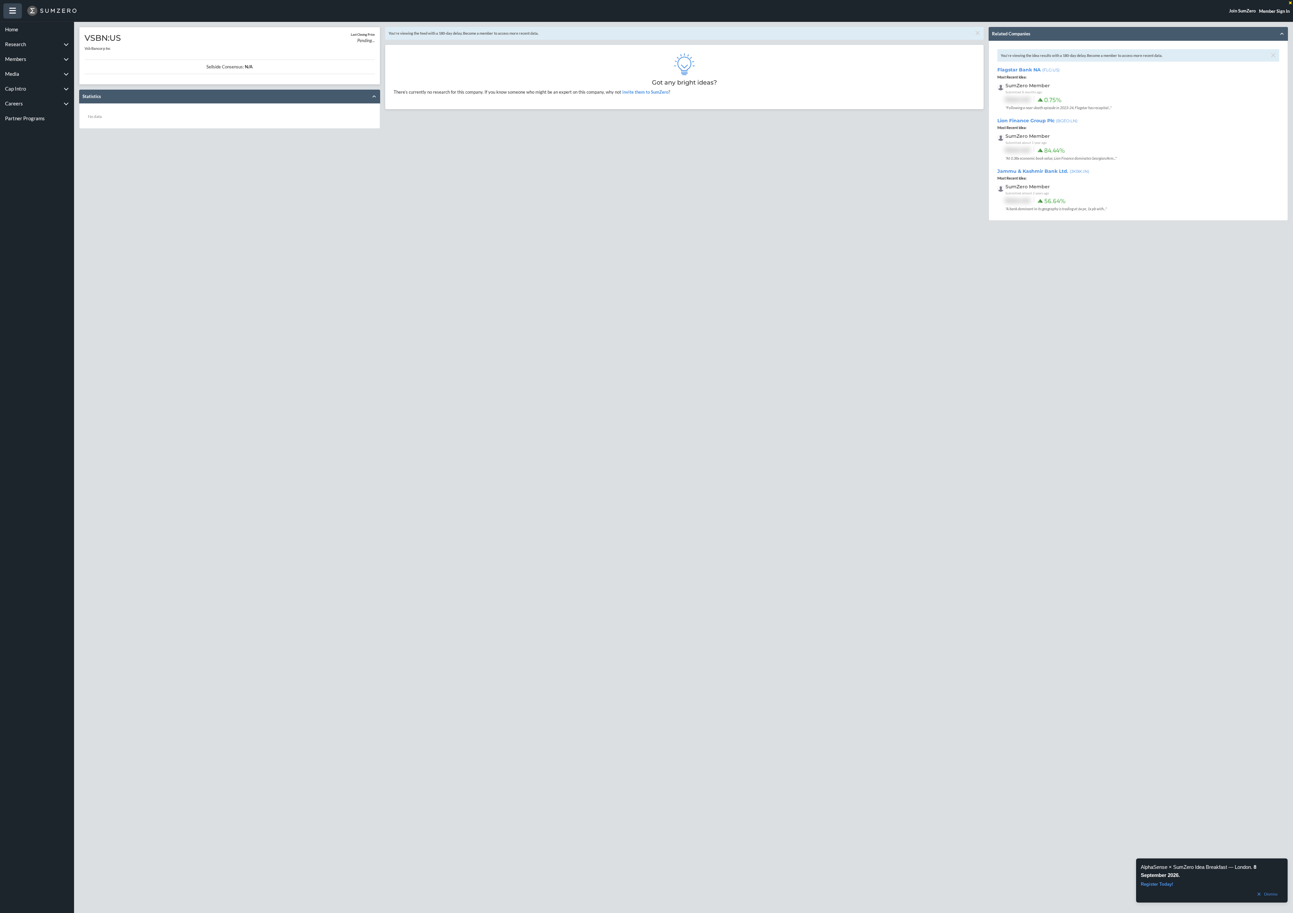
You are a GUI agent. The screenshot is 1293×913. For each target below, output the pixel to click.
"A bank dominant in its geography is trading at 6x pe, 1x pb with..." (1056, 209)
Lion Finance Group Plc (1037, 121)
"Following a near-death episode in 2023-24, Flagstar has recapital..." (1058, 107)
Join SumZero (1242, 10)
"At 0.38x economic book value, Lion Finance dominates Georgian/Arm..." (1061, 158)
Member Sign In (1274, 11)
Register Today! (1157, 884)
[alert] (1212, 880)
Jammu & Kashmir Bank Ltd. (1043, 171)
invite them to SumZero (644, 92)
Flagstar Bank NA (1028, 70)
